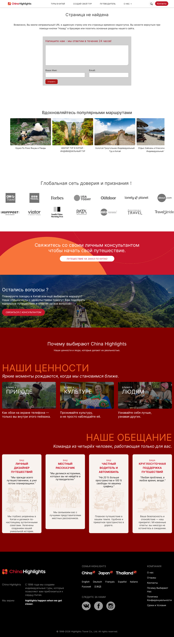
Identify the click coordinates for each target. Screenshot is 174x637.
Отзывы (151, 577)
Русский (86, 586)
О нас (150, 572)
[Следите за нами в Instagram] (110, 609)
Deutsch (97, 581)
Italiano (134, 581)
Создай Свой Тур (82, 4)
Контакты (161, 3)
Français (110, 581)
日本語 (97, 586)
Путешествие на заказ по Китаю (87, 258)
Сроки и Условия (156, 605)
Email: (92, 70)
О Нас (127, 4)
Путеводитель (108, 4)
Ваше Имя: (51, 70)
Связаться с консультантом (23, 312)
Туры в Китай (58, 4)
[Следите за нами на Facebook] (98, 609)
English (86, 581)
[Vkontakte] (86, 609)
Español (122, 581)
